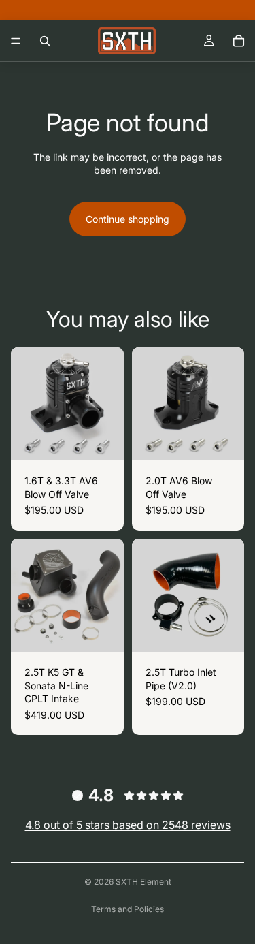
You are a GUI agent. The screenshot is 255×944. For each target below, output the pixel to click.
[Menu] (15, 41)
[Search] (45, 41)
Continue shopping (127, 219)
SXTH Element (143, 882)
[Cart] (239, 41)
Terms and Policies (127, 909)
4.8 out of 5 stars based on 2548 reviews (128, 825)
